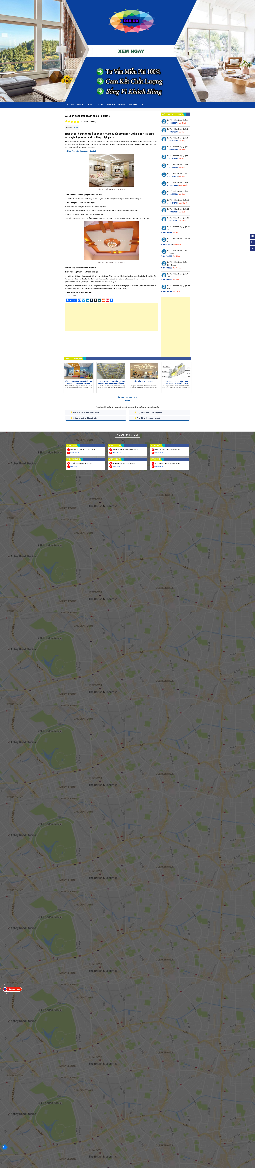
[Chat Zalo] (252, 242)
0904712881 (173, 221)
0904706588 (173, 194)
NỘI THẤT (111, 105)
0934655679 (167, 280)
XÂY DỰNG (121, 105)
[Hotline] (252, 248)
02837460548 (74, 453)
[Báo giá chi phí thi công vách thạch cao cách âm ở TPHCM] (176, 371)
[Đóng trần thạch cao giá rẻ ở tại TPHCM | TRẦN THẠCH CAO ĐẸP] (78, 371)
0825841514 (173, 176)
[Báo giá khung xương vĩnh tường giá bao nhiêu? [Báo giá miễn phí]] (111, 371)
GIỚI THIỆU (80, 105)
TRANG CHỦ (70, 105)
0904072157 (167, 244)
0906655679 (173, 123)
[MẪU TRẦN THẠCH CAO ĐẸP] (144, 371)
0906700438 (167, 232)
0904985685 (167, 268)
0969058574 (159, 453)
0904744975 (167, 256)
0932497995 (173, 158)
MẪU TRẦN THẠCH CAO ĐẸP (144, 381)
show (76, 127)
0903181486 (173, 185)
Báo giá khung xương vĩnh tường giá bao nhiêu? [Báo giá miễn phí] (111, 382)
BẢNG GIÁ (91, 105)
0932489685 (173, 167)
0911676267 (117, 453)
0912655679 (74, 466)
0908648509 (173, 150)
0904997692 (173, 141)
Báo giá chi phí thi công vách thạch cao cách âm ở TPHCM (176, 382)
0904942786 (173, 203)
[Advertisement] (111, 318)
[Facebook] (252, 236)
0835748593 (173, 132)
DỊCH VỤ (101, 105)
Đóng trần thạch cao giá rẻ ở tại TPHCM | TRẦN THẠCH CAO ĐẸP (78, 382)
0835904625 (173, 212)
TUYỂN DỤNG (132, 105)
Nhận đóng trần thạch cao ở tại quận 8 (81, 151)
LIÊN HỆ (142, 105)
